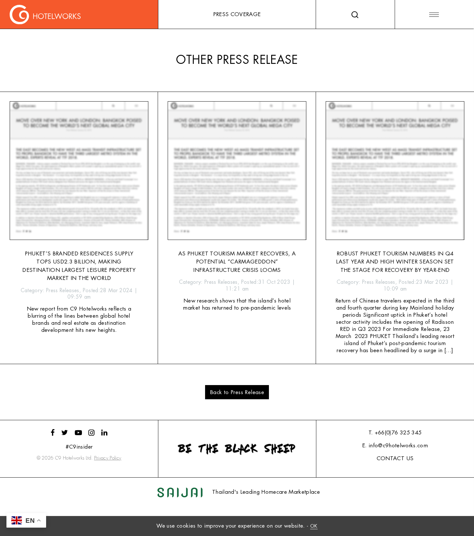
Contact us (395, 458)
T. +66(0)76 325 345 (395, 432)
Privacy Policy (108, 458)
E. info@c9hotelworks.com (395, 445)
